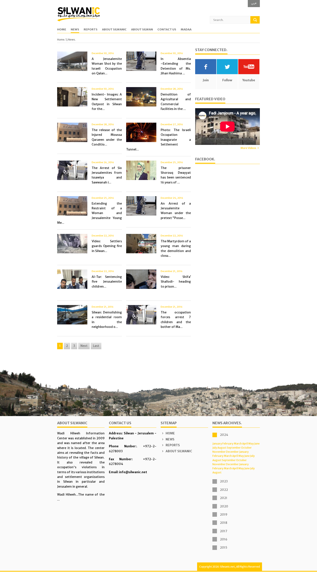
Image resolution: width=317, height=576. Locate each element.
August (221, 447)
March (238, 443)
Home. (61, 39)
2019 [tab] (223, 515)
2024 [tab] (224, 435)
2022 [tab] (224, 490)
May (251, 443)
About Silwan (142, 29)
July (214, 447)
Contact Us (166, 29)
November (219, 451)
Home (61, 29)
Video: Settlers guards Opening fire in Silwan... (107, 246)
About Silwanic (114, 29)
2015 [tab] (223, 547)
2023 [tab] (224, 481)
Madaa (186, 29)
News (75, 29)
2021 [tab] (223, 498)
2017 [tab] (223, 531)
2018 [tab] (223, 523)
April (245, 443)
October (246, 447)
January (217, 443)
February (227, 443)
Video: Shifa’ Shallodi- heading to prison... (176, 281)
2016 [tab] (223, 539)
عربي (254, 3)
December (232, 451)
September (234, 447)
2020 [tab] (224, 506)
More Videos (248, 148)
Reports (90, 29)
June (257, 443)
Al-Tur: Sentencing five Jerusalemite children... (107, 281)
